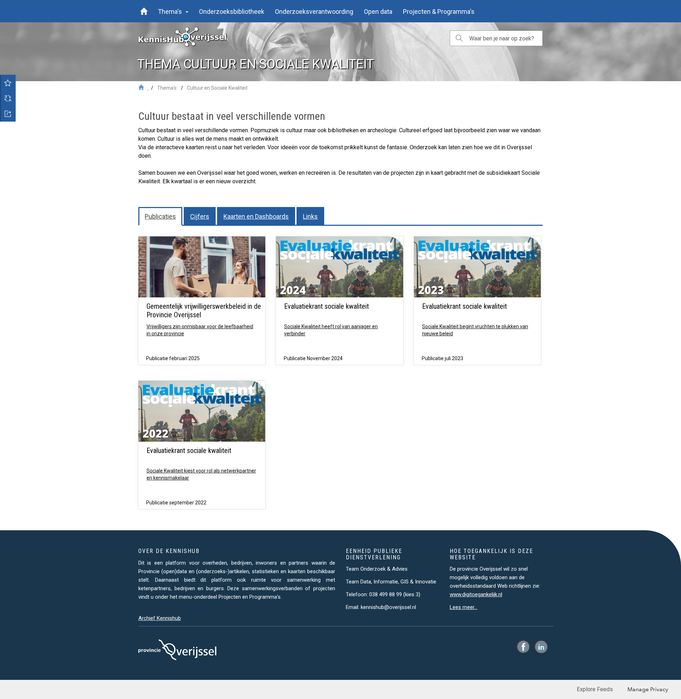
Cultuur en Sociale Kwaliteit (217, 88)
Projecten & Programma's (439, 11)
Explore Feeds (595, 689)
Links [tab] (310, 216)
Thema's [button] (171, 11)
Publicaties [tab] (160, 216)
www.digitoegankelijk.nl (476, 594)
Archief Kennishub (159, 618)
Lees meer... (463, 607)
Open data (378, 11)
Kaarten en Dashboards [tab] (256, 216)
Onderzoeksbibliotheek (231, 11)
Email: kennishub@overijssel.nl (381, 607)
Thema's (167, 88)
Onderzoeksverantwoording (314, 11)
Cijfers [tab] (199, 216)
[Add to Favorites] (8, 82)
